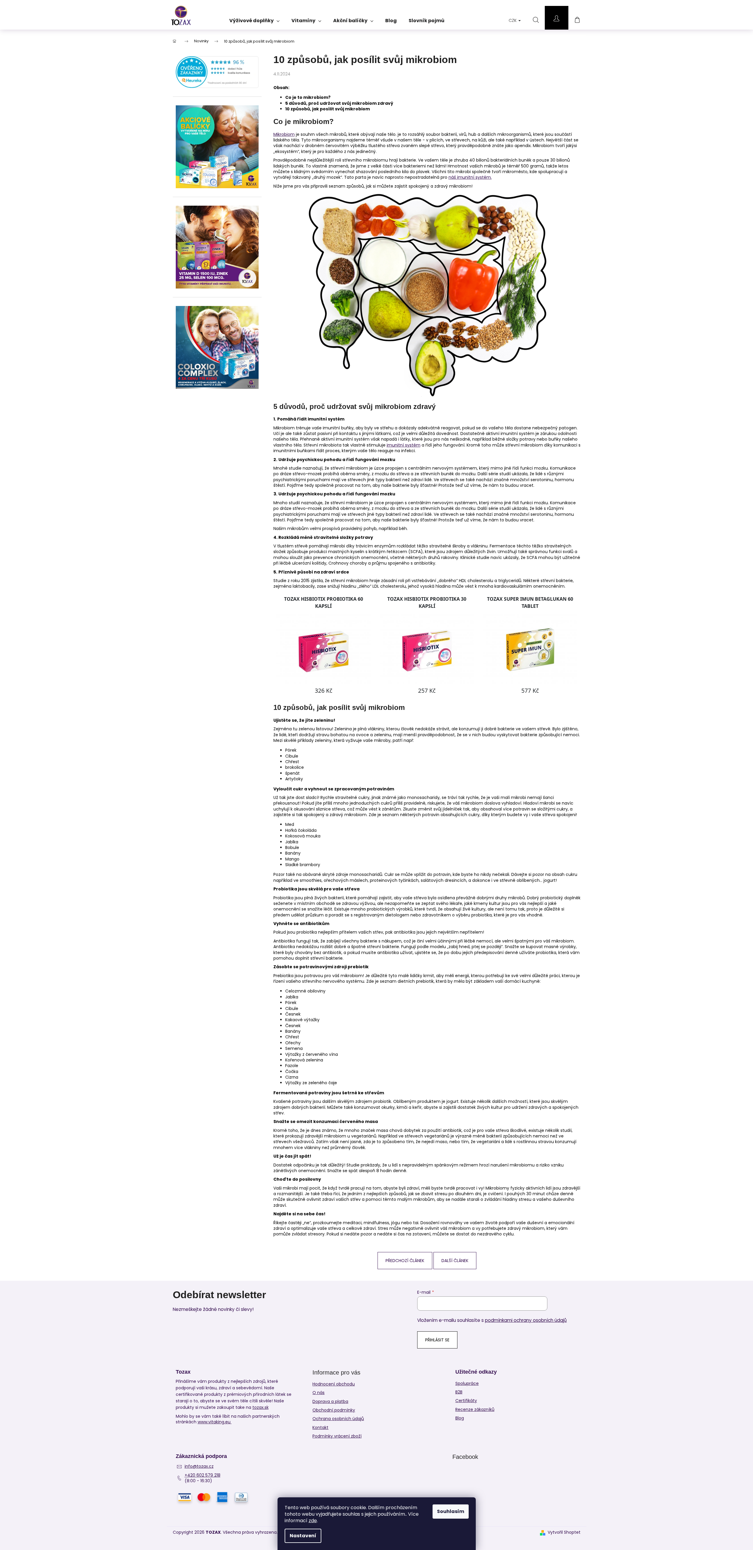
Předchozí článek (405, 1261)
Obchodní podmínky (333, 1410)
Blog (459, 1418)
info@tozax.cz (199, 1466)
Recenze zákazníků (474, 1409)
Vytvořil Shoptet (564, 1532)
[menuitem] (254, 18)
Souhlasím (450, 1511)
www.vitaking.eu (215, 1422)
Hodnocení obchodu (333, 1384)
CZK (513, 20)
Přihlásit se (437, 1340)
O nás (318, 1393)
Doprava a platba (330, 1401)
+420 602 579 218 (202, 1475)
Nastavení (303, 1535)
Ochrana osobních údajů (338, 1419)
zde (313, 1520)
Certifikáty (466, 1401)
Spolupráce (467, 1383)
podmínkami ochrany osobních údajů (526, 1320)
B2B (458, 1392)
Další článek (454, 1261)
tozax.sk (260, 1407)
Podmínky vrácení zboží (337, 1436)
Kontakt (320, 1427)
